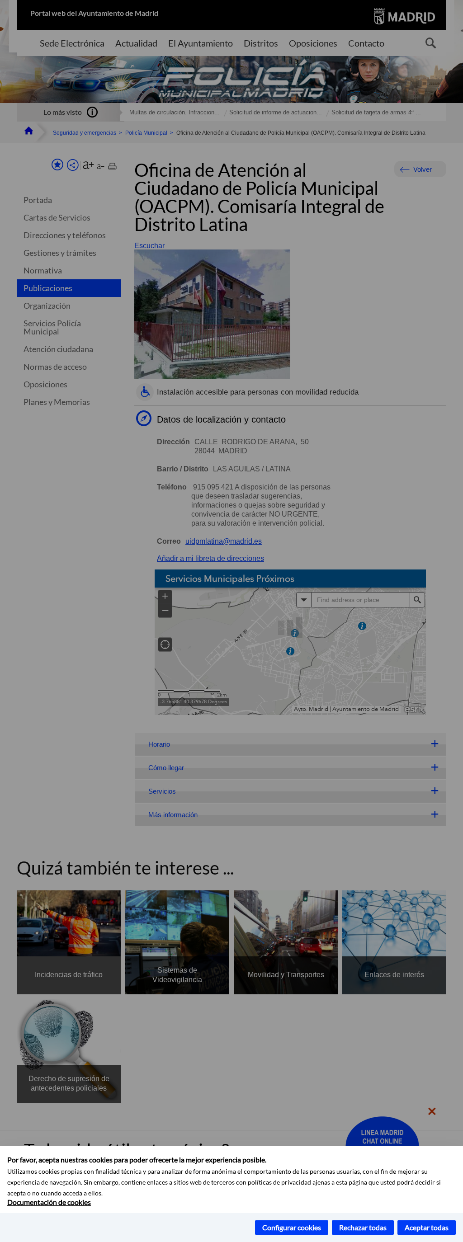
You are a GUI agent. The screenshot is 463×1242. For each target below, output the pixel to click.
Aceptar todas (427, 1227)
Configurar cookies (291, 1227)
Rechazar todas (363, 1227)
